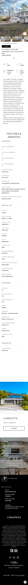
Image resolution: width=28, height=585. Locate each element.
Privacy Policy (20, 575)
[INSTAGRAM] (10, 557)
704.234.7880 (8, 500)
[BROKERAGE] (17, 557)
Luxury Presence (14, 567)
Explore (14, 428)
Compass (4, 527)
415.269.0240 (8, 496)
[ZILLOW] (14, 557)
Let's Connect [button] (14, 465)
